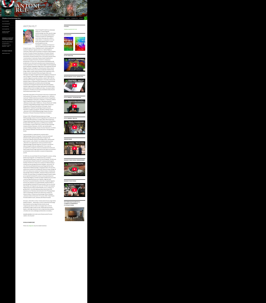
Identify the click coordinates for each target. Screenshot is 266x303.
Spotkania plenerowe (6, 53)
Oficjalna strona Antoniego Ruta (11, 18)
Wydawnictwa (74, 18)
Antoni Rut (61, 18)
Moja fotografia (5, 21)
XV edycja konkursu (5, 43)
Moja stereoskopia (6, 23)
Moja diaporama (5, 26)
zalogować (31, 225)
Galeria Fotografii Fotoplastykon (6, 32)
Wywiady (81, 18)
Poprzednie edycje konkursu (7, 41)
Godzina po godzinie (68, 29)
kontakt (68, 18)
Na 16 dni (75, 29)
